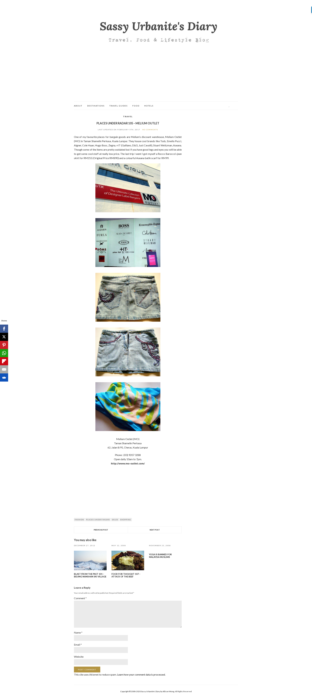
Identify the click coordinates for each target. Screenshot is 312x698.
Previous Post (101, 530)
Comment (80, 598)
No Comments (150, 130)
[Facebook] (4, 329)
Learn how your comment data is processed (141, 674)
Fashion (79, 520)
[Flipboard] (4, 361)
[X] (4, 337)
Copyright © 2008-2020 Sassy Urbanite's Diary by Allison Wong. (147, 691)
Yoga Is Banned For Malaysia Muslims (160, 555)
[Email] (4, 369)
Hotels (148, 106)
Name (78, 632)
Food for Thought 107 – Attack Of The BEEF (125, 575)
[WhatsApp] (4, 353)
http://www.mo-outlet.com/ (128, 463)
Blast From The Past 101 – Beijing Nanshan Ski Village (90, 575)
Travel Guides (118, 106)
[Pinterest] (4, 345)
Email (78, 644)
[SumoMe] (4, 377)
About (78, 106)
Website (79, 656)
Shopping (125, 520)
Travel (128, 116)
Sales (115, 520)
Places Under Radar (98, 520)
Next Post (155, 530)
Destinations (95, 106)
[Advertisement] (156, 77)
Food (135, 106)
